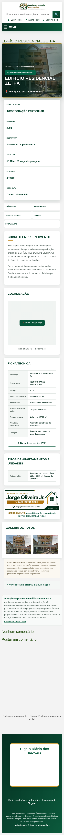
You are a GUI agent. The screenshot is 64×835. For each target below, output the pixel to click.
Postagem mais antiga (50, 716)
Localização (11, 224)
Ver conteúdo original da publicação (29, 584)
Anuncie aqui (32, 20)
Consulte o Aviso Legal (15, 622)
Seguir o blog (50, 20)
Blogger (32, 803)
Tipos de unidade (13, 215)
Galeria (37, 215)
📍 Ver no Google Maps (32, 323)
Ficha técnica (40, 206)
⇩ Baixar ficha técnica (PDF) (32, 443)
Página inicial (33, 718)
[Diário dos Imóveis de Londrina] (32, 6)
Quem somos (15, 20)
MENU (10, 27)
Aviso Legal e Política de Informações (32, 825)
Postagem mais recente (14, 716)
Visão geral (11, 206)
